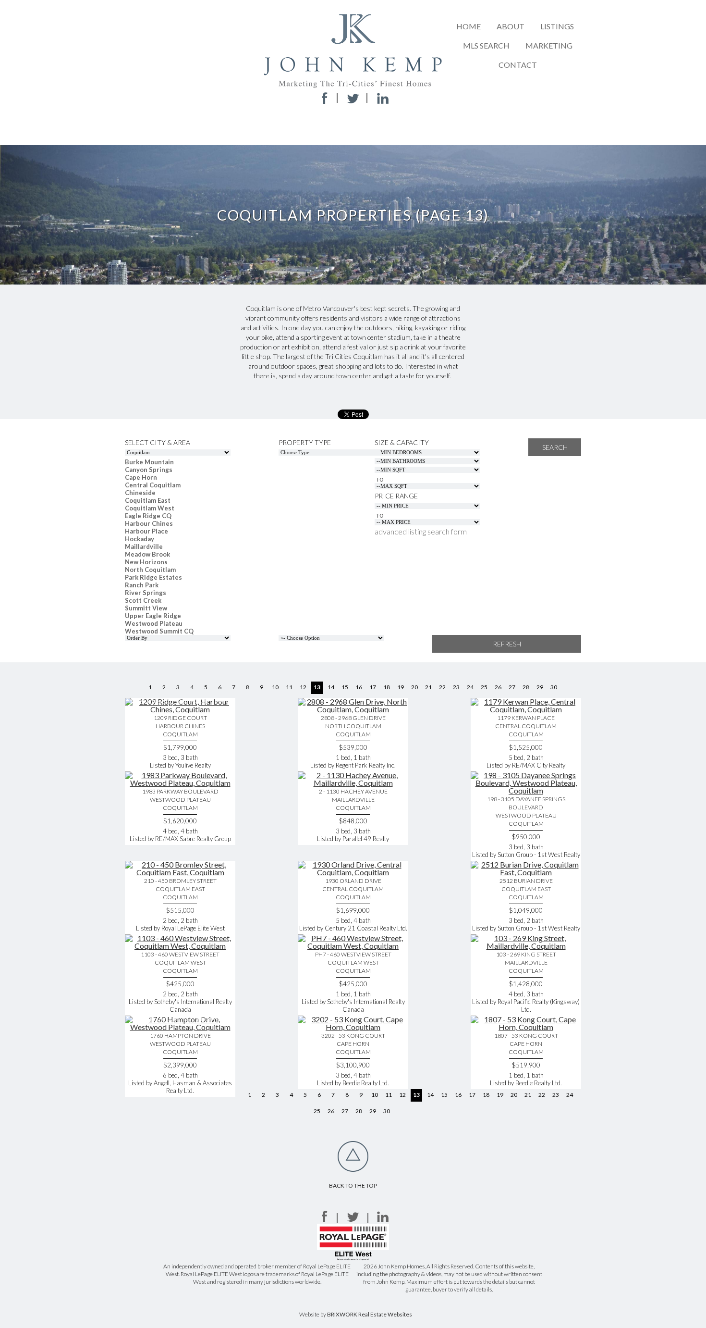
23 (456, 687)
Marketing (548, 45)
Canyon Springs (148, 469)
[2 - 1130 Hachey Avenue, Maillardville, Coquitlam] (353, 782)
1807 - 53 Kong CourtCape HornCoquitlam (526, 1043)
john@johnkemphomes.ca (351, 129)
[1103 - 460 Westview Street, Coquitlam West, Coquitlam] (180, 945)
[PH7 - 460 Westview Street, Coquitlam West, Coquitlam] (353, 945)
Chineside (140, 492)
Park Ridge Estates (153, 577)
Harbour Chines (149, 523)
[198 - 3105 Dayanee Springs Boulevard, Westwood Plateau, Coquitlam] (526, 790)
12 (303, 687)
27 (512, 687)
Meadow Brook (147, 554)
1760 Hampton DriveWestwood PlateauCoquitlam (180, 1043)
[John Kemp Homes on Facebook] (323, 1219)
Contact (518, 64)
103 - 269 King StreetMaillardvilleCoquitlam (526, 962)
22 (442, 687)
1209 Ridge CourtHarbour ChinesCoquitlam (180, 726)
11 (289, 687)
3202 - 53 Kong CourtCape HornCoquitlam (353, 1043)
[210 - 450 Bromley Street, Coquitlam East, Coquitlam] (180, 872)
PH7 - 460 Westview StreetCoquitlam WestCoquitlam (353, 962)
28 (526, 687)
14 (331, 687)
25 (484, 687)
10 (275, 687)
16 (358, 687)
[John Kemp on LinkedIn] (383, 1219)
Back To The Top (353, 1185)
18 (386, 687)
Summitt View (146, 608)
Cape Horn (141, 477)
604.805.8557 (351, 114)
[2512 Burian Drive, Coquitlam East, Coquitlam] (526, 872)
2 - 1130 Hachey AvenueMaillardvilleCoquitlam (353, 799)
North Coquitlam (150, 569)
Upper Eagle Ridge (153, 616)
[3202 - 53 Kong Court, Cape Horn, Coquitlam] (353, 1026)
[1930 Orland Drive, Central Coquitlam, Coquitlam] (353, 872)
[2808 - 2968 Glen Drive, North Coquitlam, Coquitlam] (353, 709)
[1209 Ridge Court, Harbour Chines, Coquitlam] (180, 709)
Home (468, 26)
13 (317, 687)
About (510, 26)
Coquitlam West (149, 508)
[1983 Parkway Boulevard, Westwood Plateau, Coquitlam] (180, 782)
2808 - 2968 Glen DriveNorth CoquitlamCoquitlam (353, 726)
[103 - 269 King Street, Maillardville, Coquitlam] (526, 945)
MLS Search (486, 45)
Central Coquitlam (153, 485)
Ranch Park (141, 585)
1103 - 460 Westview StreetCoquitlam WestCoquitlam (180, 962)
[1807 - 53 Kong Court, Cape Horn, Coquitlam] (526, 1026)
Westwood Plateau (154, 623)
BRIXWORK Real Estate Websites (369, 1314)
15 (344, 687)
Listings (557, 26)
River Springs (145, 592)
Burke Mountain (149, 462)
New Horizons (146, 562)
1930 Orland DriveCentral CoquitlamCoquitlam (353, 889)
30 (553, 687)
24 (470, 687)
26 (498, 687)
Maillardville (144, 546)
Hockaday (139, 539)
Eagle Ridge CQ (148, 516)
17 (372, 687)
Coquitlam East (147, 500)
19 (400, 687)
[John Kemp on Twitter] (353, 1219)
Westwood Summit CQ (159, 631)
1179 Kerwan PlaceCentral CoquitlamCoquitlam (526, 726)
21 (428, 687)
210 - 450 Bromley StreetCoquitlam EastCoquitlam (180, 889)
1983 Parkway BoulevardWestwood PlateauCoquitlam (180, 799)
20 (414, 687)
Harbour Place (146, 531)
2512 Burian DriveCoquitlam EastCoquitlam (526, 889)
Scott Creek (143, 600)
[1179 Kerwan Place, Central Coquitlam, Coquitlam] (526, 709)
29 (539, 687)
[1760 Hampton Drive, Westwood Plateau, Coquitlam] (180, 1026)
